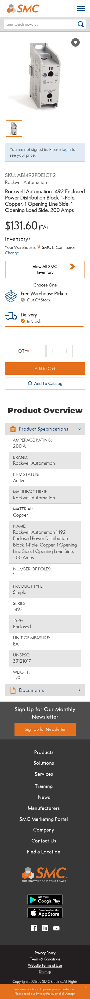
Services (44, 774)
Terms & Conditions (45, 959)
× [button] (86, 987)
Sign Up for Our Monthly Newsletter (45, 713)
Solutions (44, 763)
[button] (45, 429)
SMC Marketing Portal (44, 819)
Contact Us (44, 841)
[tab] (45, 429)
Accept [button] (70, 994)
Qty (23, 351)
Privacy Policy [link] (45, 994)
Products (44, 752)
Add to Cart (45, 368)
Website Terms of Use (45, 965)
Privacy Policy (45, 952)
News (44, 797)
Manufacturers (44, 808)
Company (43, 830)
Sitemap (45, 971)
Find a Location (43, 852)
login (66, 149)
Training (44, 786)
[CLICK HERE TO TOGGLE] (81, 8)
